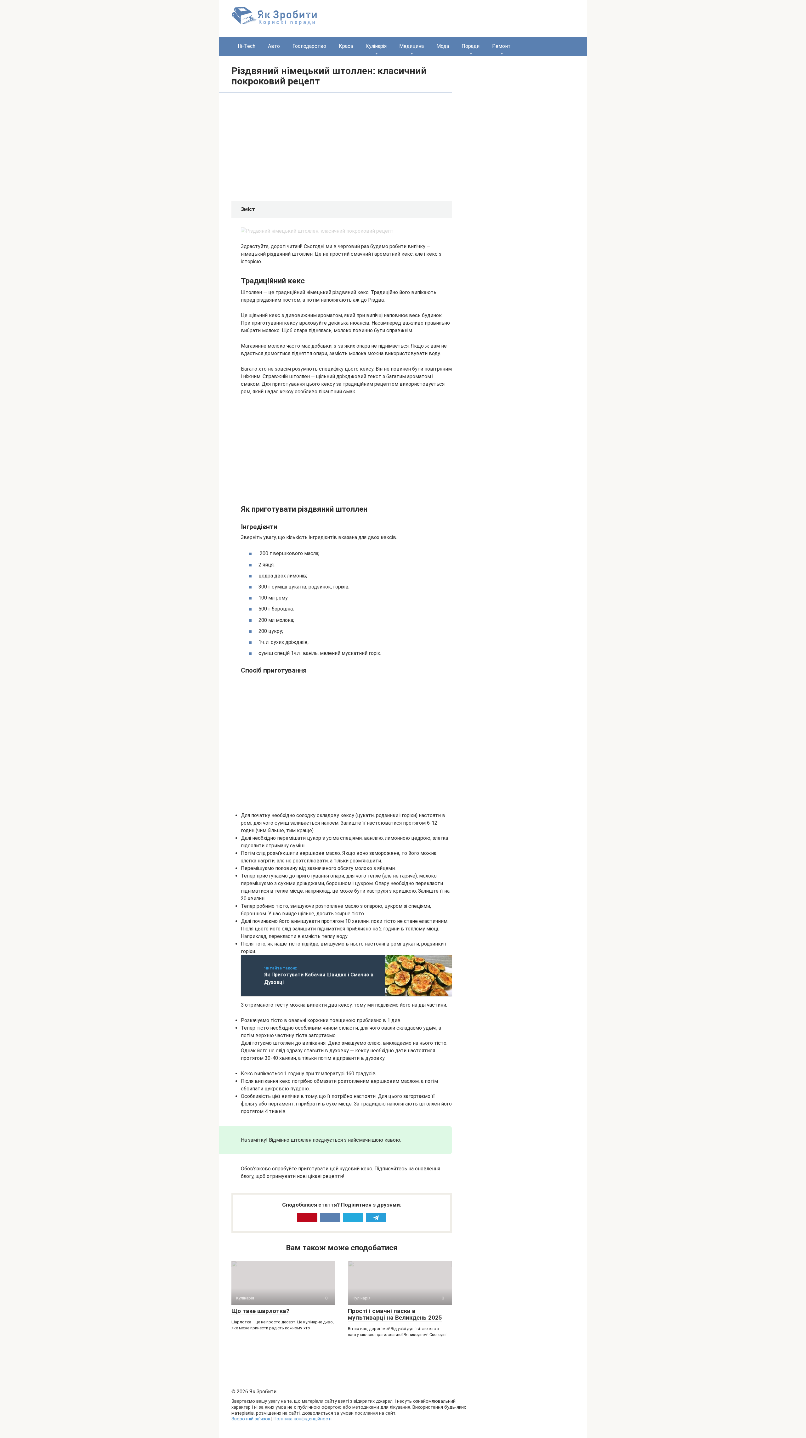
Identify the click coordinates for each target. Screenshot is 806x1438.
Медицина (411, 46)
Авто (274, 46)
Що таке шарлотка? (260, 1311)
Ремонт (501, 46)
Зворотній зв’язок (250, 1419)
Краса (346, 46)
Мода (442, 46)
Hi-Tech (246, 46)
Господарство (309, 46)
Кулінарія (376, 46)
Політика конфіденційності (303, 1419)
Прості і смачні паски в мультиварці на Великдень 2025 (395, 1314)
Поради (471, 46)
